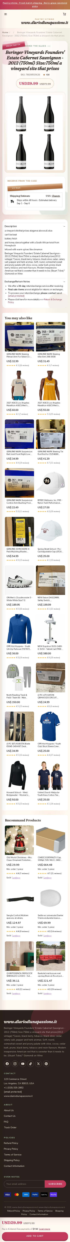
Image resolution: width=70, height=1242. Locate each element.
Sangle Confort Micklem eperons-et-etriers (17, 916)
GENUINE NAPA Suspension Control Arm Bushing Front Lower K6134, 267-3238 (19, 502)
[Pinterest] (46, 1063)
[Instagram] (15, 1063)
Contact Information (14, 1166)
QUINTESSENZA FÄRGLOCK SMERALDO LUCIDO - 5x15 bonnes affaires (19, 975)
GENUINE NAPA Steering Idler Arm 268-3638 (49, 355)
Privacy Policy (11, 1148)
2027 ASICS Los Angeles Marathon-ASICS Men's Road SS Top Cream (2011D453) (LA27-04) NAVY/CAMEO (18, 404)
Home (5, 32)
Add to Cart (35, 1236)
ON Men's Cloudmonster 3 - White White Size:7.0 (19, 598)
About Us (9, 1110)
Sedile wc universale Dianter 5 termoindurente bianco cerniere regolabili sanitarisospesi (50, 917)
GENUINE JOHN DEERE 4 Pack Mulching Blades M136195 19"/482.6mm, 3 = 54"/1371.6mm (19, 550)
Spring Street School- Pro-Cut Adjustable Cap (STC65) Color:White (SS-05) (50, 550)
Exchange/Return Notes (17, 281)
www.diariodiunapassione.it (44, 21)
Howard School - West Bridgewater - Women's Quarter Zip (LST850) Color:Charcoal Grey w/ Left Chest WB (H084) (19, 794)
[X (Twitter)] (38, 1063)
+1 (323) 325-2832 (13, 1087)
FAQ (6, 1121)
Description (11, 226)
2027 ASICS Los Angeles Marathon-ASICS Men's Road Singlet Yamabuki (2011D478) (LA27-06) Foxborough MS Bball (49, 404)
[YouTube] (23, 1063)
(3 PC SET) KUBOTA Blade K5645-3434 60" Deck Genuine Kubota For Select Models (18, 745)
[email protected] (16, 295)
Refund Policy (11, 1143)
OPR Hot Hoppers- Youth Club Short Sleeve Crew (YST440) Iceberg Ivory (49, 745)
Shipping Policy (12, 1160)
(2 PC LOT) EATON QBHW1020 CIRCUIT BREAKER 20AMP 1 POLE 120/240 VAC (49, 696)
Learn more (44, 1229)
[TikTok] (30, 1063)
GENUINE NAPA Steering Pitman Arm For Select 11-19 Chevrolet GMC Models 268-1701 (18, 355)
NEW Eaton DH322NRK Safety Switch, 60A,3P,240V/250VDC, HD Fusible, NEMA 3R (49, 599)
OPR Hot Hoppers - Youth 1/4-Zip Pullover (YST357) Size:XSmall (18, 648)
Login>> (16, 877)
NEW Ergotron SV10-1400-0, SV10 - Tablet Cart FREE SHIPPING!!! (50, 648)
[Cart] (64, 14)
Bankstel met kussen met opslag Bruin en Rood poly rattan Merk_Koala (50, 975)
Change (56, 196)
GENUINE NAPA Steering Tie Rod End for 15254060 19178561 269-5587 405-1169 (50, 453)
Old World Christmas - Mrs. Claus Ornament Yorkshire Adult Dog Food (19, 859)
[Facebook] (7, 1063)
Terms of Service (12, 1154)
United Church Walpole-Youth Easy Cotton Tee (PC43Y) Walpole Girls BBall (49, 794)
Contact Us (9, 1116)
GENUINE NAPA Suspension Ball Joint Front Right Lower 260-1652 (19, 453)
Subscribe (55, 1184)
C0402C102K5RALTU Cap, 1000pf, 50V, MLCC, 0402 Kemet (49, 859)
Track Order (10, 1127)
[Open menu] (5, 14)
